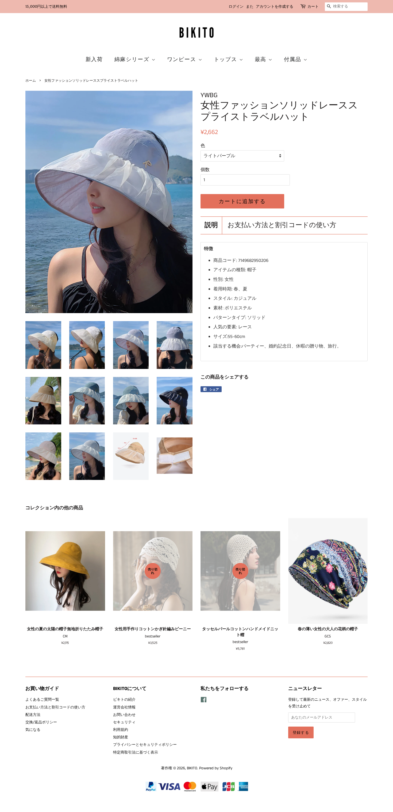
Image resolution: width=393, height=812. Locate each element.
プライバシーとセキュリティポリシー (145, 744)
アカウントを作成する (274, 6)
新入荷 (94, 59)
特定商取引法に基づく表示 (135, 752)
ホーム (30, 80)
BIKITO (192, 768)
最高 (261, 59)
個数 (205, 170)
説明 (211, 225)
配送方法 (32, 715)
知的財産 (120, 737)
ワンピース (182, 59)
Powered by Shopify (215, 768)
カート (313, 6)
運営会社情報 (124, 707)
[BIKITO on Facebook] (204, 701)
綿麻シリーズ (133, 59)
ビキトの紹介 (124, 699)
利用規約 (120, 729)
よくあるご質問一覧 (42, 699)
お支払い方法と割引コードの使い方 (282, 225)
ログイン (236, 6)
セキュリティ (124, 722)
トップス (226, 59)
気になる (32, 729)
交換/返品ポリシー (41, 722)
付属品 (293, 59)
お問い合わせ (124, 715)
